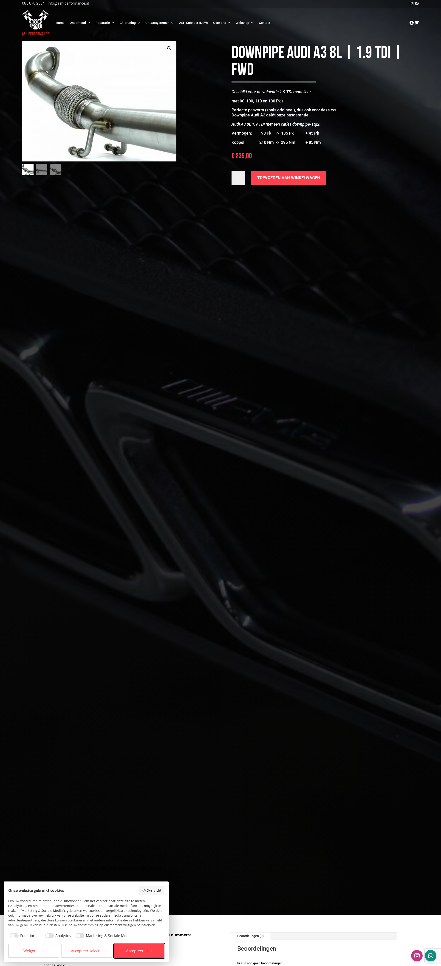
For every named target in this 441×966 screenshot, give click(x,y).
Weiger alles (33, 950)
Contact (264, 23)
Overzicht (154, 890)
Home (60, 23)
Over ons (219, 23)
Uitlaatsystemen (157, 23)
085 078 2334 (33, 3)
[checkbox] (24, 935)
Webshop (242, 23)
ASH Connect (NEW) (193, 23)
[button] (169, 48)
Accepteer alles (139, 950)
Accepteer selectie (86, 950)
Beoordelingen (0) (250, 936)
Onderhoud (78, 23)
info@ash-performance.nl (68, 3)
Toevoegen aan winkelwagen (288, 177)
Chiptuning (128, 23)
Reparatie (103, 23)
